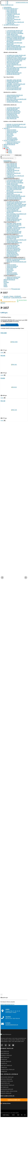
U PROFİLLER (10, 15)
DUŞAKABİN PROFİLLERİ (14, 89)
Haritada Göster (7, 1103)
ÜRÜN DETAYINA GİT (7, 1004)
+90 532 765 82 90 (22, 301)
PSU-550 (3, 401)
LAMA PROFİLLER (12, 12)
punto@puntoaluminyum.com (8, 301)
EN (7, 2)
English (5, 285)
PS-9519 (3, 378)
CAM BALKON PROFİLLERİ (14, 60)
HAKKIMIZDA (7, 7)
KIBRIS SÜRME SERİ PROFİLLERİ (16, 46)
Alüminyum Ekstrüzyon (12, 131)
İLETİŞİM (6, 147)
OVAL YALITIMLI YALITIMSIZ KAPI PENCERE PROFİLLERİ (16, 68)
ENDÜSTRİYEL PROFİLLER (10, 244)
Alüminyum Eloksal (11, 129)
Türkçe (5, 283)
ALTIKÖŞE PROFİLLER (13, 16)
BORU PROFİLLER (12, 11)
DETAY (2, 352)
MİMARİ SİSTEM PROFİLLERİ (11, 178)
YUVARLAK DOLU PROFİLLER (15, 22)
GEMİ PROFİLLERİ (12, 114)
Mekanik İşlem (10, 135)
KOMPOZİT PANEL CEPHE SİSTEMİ (16, 58)
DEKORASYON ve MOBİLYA (10, 234)
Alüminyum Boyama (12, 132)
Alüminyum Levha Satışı (12, 143)
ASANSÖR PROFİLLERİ (13, 107)
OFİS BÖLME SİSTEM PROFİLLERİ (16, 59)
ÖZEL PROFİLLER (11, 118)
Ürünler (11, 296)
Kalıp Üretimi (10, 133)
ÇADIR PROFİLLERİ (12, 116)
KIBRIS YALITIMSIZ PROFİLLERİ (16, 37)
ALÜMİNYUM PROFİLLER (11, 24)
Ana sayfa (6, 296)
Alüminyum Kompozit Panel (13, 141)
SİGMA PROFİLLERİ (12, 109)
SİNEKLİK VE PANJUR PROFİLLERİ (16, 127)
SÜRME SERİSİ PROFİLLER (14, 72)
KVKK (13, 1115)
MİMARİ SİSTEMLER (9, 144)
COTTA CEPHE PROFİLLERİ (14, 36)
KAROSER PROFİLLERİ (13, 110)
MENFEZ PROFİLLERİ (13, 86)
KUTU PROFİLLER (12, 10)
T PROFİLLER (10, 20)
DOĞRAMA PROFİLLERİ (13, 45)
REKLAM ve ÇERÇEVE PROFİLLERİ (16, 99)
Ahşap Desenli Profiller (12, 139)
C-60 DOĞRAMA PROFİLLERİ (15, 30)
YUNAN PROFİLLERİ (12, 63)
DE (7, 3)
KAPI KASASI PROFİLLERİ (14, 88)
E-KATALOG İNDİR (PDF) (14, 1099)
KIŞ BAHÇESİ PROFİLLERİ (14, 48)
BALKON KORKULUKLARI (14, 32)
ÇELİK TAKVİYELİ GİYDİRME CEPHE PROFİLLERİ (15, 34)
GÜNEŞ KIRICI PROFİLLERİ (14, 56)
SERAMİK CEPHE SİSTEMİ (14, 80)
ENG (18, 1115)
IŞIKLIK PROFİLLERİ (12, 71)
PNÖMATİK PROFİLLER (13, 113)
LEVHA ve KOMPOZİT (10, 140)
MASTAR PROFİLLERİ (13, 117)
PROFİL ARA (18, 155)
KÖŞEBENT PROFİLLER (13, 14)
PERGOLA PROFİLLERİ (13, 125)
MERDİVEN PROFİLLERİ (13, 85)
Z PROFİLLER (10, 23)
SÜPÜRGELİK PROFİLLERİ (14, 81)
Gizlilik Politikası (6, 1115)
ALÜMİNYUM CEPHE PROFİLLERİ (16, 55)
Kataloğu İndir (16, 289)
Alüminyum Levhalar (12, 137)
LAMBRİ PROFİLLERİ (12, 82)
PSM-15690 (4, 333)
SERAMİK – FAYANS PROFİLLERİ (16, 84)
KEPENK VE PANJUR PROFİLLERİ (16, 124)
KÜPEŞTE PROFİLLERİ (13, 70)
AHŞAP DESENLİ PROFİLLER (15, 95)
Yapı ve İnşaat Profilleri (9, 222)
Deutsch (5, 286)
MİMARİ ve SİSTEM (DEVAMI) (11, 200)
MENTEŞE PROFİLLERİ (13, 62)
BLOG (5, 146)
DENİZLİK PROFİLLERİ (13, 74)
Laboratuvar (9, 136)
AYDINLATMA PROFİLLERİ (14, 102)
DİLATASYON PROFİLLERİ (14, 49)
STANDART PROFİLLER (10, 8)
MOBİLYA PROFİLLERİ (13, 96)
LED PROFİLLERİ (11, 98)
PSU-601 (3, 355)
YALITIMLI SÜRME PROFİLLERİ (15, 38)
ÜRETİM (6, 128)
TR (7, 1)
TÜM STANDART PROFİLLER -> (9, 325)
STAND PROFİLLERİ (12, 100)
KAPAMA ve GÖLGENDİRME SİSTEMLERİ (14, 257)
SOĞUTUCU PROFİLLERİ (13, 111)
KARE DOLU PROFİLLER (13, 19)
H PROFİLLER (10, 18)
